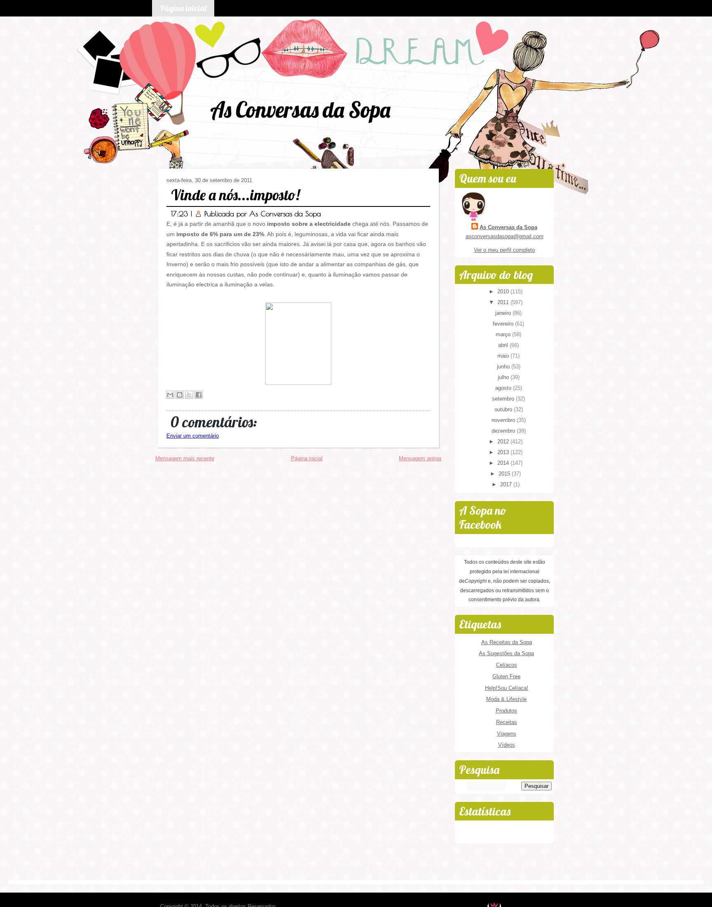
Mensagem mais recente (184, 458)
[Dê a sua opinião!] (180, 395)
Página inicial (183, 8)
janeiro (504, 313)
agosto (504, 388)
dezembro (504, 431)
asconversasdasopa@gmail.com (504, 236)
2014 (504, 463)
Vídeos (506, 745)
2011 (504, 302)
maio (504, 356)
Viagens (506, 734)
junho (504, 366)
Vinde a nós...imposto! (235, 194)
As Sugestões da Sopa (506, 653)
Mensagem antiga (420, 458)
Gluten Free (506, 676)
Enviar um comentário (192, 436)
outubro (504, 409)
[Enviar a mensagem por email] (170, 395)
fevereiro (504, 324)
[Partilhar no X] (189, 395)
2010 (504, 291)
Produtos (506, 711)
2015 (505, 474)
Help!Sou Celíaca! (506, 688)
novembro (504, 420)
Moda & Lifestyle (506, 699)
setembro (504, 399)
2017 (506, 484)
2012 (504, 441)
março (504, 334)
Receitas (506, 722)
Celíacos (506, 665)
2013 (504, 452)
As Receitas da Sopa (506, 642)
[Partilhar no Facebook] (198, 395)
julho (504, 377)
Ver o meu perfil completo (504, 250)
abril (504, 345)
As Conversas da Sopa (300, 109)
